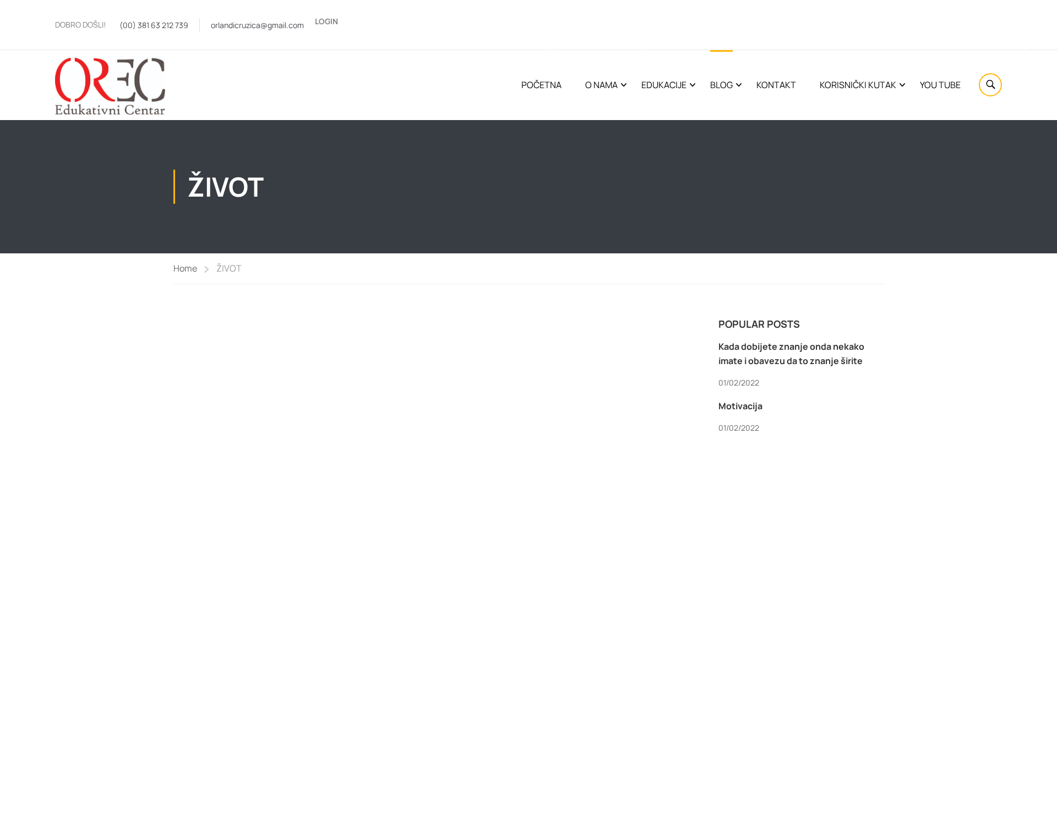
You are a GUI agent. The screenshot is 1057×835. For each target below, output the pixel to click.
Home (185, 268)
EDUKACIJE (663, 85)
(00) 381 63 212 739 (153, 25)
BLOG (721, 85)
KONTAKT (776, 85)
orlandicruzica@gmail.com (257, 25)
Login (326, 21)
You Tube (940, 85)
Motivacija (740, 406)
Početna (541, 85)
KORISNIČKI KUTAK (858, 85)
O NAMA (601, 85)
